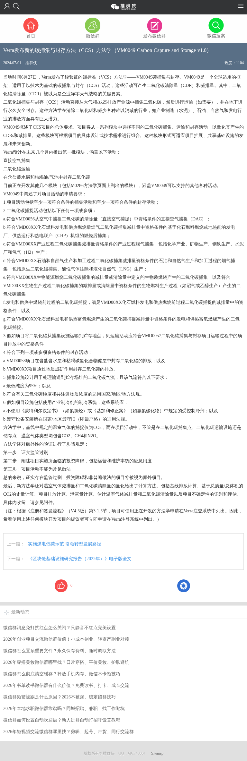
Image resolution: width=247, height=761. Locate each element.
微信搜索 (216, 35)
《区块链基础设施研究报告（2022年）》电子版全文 (80, 558)
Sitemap (157, 753)
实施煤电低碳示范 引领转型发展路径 (64, 544)
